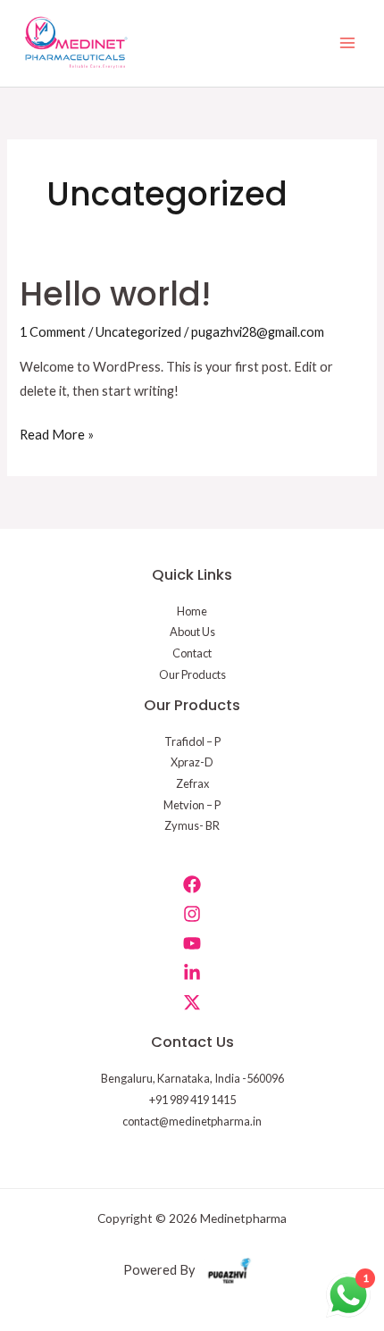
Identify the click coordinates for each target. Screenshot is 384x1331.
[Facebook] (192, 884)
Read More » (57, 432)
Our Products (192, 674)
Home (192, 611)
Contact (192, 653)
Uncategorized (138, 331)
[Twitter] (192, 1002)
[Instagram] (192, 914)
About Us (192, 631)
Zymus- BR (192, 825)
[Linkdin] (192, 973)
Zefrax (192, 783)
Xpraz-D (192, 762)
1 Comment (53, 331)
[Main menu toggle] (347, 44)
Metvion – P (192, 805)
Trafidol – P (192, 741)
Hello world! (115, 294)
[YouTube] (192, 943)
